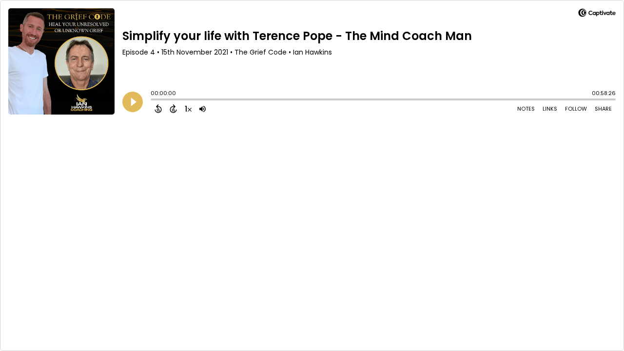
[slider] (153, 100)
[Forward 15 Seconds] (173, 109)
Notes (526, 109)
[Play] (132, 102)
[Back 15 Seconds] (158, 109)
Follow (576, 109)
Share (603, 109)
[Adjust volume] (202, 109)
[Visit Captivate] (597, 14)
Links (550, 109)
